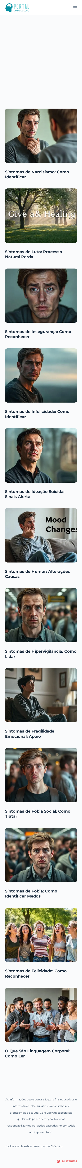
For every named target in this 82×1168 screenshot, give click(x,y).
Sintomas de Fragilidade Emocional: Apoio (29, 734)
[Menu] (75, 8)
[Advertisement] (41, 59)
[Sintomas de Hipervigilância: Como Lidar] (41, 615)
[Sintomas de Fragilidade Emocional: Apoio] (41, 695)
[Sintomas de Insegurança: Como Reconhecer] (41, 296)
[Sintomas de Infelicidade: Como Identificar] (41, 375)
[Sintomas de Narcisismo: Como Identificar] (41, 136)
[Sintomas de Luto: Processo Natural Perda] (41, 215)
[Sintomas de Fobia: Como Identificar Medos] (41, 855)
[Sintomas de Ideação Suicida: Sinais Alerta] (41, 455)
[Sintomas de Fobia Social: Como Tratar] (41, 775)
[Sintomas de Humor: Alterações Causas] (41, 535)
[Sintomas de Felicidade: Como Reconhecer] (41, 935)
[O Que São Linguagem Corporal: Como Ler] (41, 1015)
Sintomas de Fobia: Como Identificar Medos (31, 894)
